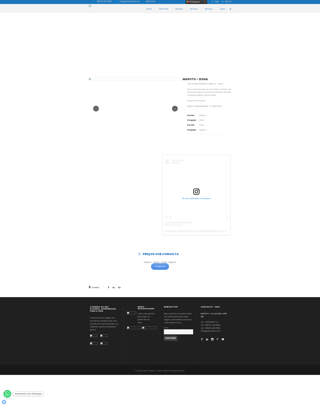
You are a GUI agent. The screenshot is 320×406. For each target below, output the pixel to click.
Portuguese (194, 2)
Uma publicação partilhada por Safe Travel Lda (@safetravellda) (190, 231)
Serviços (209, 9)
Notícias (194, 9)
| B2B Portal (150, 1)
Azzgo (222, 9)
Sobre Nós (163, 9)
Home (149, 9)
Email (166, 328)
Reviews (179, 9)
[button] (7, 394)
